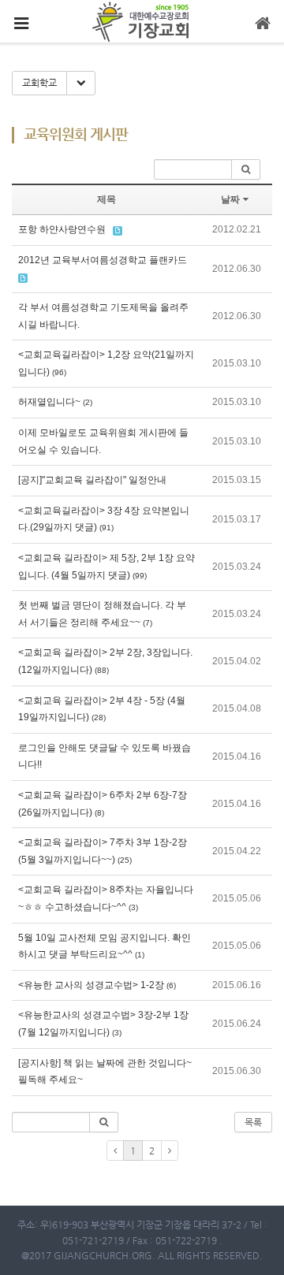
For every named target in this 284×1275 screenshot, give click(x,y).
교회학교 (39, 82)
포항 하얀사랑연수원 (62, 229)
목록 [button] (253, 1122)
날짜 (230, 199)
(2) (87, 402)
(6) (171, 985)
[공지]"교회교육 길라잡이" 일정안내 (92, 479)
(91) (106, 527)
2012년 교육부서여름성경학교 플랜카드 (102, 260)
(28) (99, 717)
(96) (59, 372)
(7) (147, 623)
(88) (102, 670)
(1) (139, 954)
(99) (140, 575)
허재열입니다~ (49, 401)
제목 (106, 199)
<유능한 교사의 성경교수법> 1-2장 (91, 985)
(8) (99, 812)
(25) (125, 860)
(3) (133, 907)
